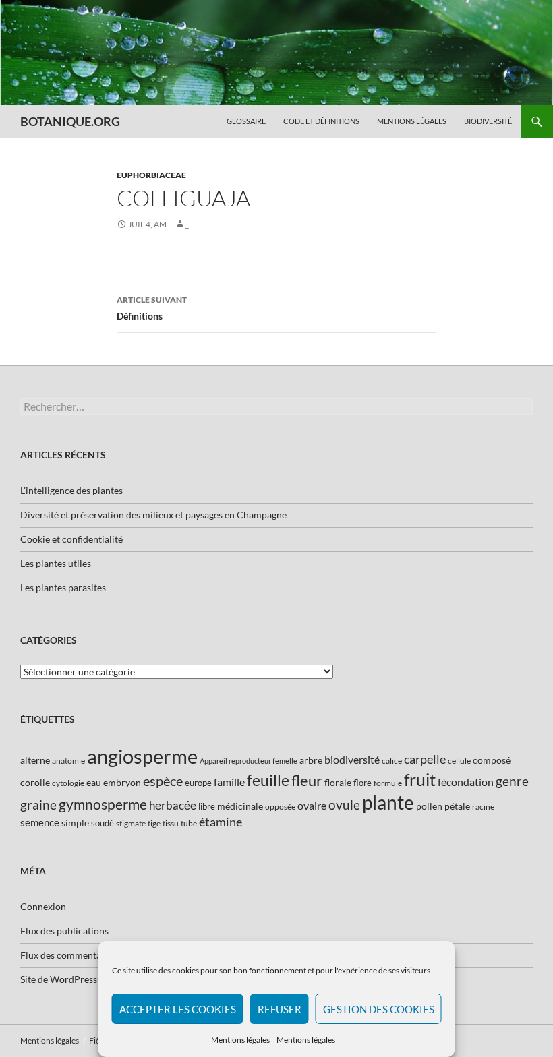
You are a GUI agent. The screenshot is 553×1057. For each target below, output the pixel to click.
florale (337, 782)
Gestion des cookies (378, 1009)
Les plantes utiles (55, 563)
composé (492, 760)
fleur (306, 780)
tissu (171, 823)
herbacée (172, 805)
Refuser (279, 1009)
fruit (420, 779)
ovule (344, 804)
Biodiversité (488, 121)
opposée (280, 807)
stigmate (131, 823)
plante (388, 802)
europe (198, 782)
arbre (310, 760)
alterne (35, 760)
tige (154, 823)
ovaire (311, 805)
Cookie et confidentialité (71, 539)
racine (483, 807)
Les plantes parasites (63, 587)
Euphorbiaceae (151, 175)
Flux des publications (64, 930)
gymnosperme (103, 803)
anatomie (68, 760)
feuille (268, 780)
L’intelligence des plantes (71, 490)
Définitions (152, 308)
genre (512, 781)
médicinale (240, 806)
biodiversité (352, 759)
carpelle (425, 759)
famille (229, 781)
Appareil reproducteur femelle (248, 760)
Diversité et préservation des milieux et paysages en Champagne (153, 514)
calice (392, 761)
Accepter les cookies (177, 1009)
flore (362, 782)
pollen (429, 806)
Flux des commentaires (68, 955)
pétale (457, 806)
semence (39, 822)
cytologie (68, 783)
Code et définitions (321, 121)
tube (189, 823)
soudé (102, 823)
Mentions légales (240, 1040)
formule (388, 783)
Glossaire (246, 121)
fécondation (466, 781)
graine (38, 804)
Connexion (43, 906)
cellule (459, 760)
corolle (35, 782)
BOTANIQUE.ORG (70, 121)
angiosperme (142, 756)
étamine (220, 821)
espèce (163, 781)
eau (93, 782)
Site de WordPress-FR (66, 979)
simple (75, 822)
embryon (122, 782)
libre (206, 806)
